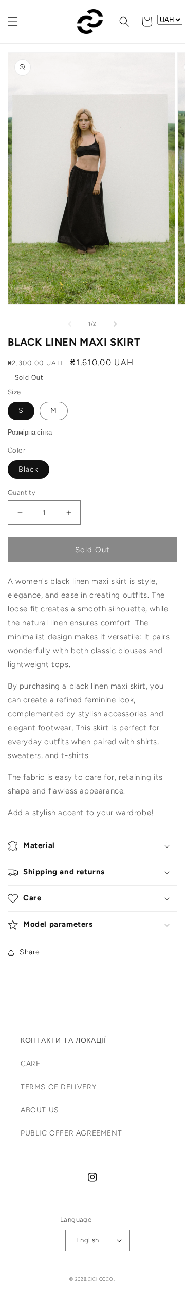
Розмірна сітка (30, 432)
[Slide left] (70, 324)
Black (28, 469)
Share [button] (30, 952)
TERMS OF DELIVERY (58, 1087)
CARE (30, 1063)
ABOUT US (40, 1110)
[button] (13, 21)
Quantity (21, 492)
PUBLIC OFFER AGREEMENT (71, 1133)
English (87, 1240)
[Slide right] (115, 324)
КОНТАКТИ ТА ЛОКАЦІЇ (63, 1040)
